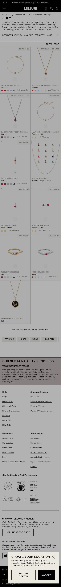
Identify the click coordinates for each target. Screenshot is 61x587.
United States (23, 575)
